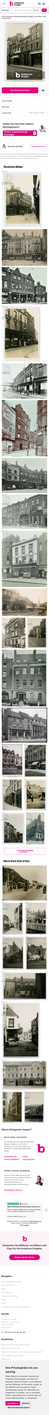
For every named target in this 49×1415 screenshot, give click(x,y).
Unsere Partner (7, 1285)
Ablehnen (26, 1403)
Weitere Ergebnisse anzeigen (26, 851)
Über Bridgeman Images (11, 1281)
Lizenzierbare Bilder (9, 1296)
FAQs (3, 1303)
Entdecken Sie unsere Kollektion (11, 1157)
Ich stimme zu (12, 1403)
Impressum (5, 1359)
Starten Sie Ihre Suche (24, 1257)
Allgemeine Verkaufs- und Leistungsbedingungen (21, 1352)
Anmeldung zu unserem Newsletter (15, 1307)
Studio (4, 1299)
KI (38, 10)
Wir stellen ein (7, 1292)
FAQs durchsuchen (29, 1157)
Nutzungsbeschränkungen (12, 1355)
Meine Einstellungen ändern (19, 1407)
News (3, 1289)
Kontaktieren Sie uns (38, 146)
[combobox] (30, 10)
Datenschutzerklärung (10, 1348)
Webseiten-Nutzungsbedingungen (15, 1344)
